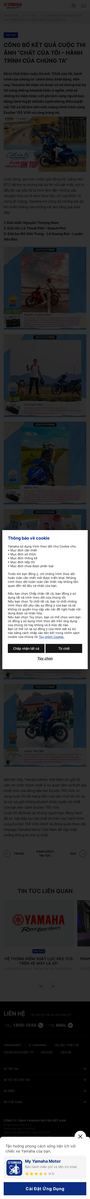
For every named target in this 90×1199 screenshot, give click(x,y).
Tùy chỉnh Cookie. (51, 637)
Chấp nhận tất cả (26, 648)
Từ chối (63, 648)
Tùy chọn (45, 658)
